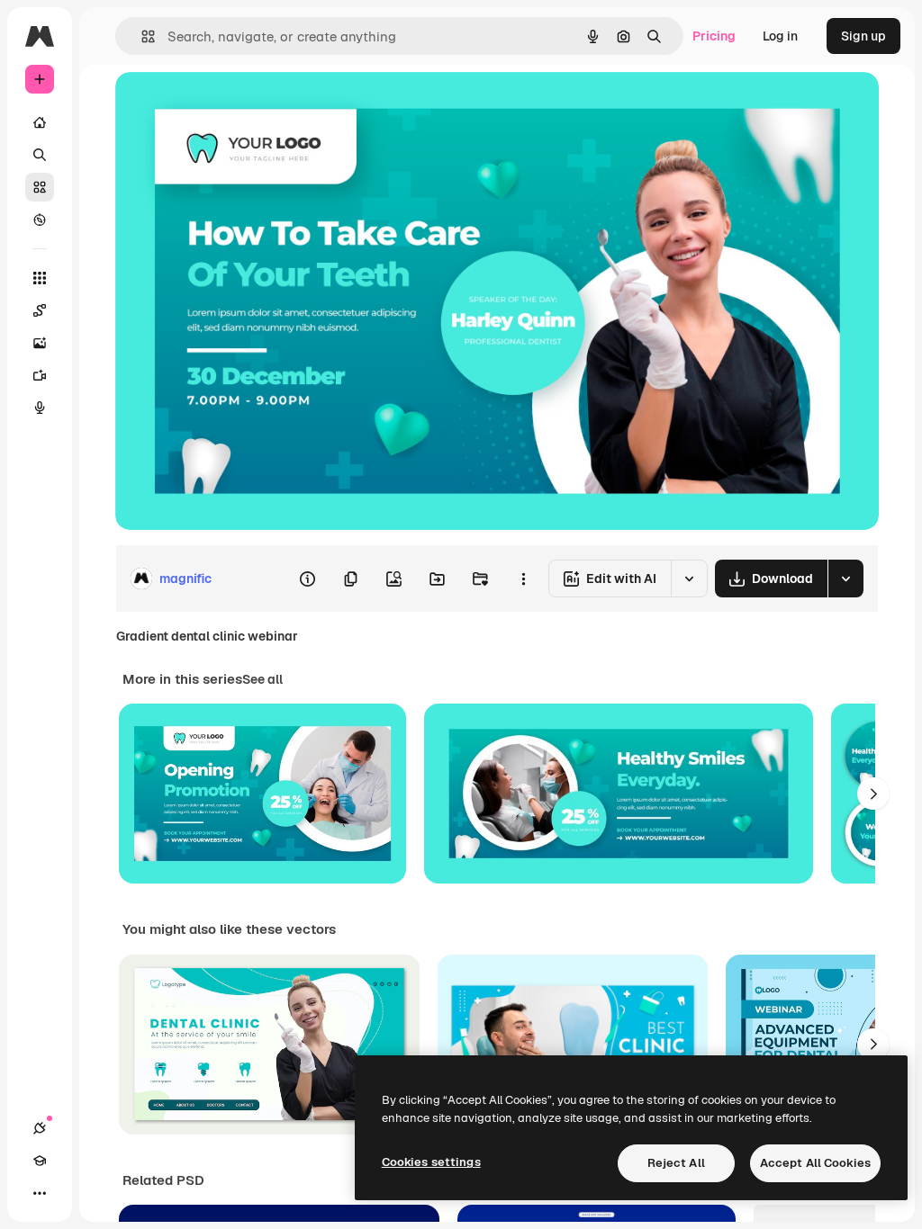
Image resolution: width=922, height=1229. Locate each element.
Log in (780, 36)
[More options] (523, 579)
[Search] (39, 154)
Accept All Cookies (815, 1163)
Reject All (676, 1163)
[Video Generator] (39, 375)
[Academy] (39, 1160)
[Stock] (39, 187)
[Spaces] (39, 310)
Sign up (863, 36)
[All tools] (39, 278)
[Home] (39, 122)
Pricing (714, 36)
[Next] (873, 794)
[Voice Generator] (39, 407)
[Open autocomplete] (141, 36)
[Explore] (39, 219)
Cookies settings (431, 1162)
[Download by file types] (845, 578)
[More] (39, 1193)
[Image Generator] (39, 342)
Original (230, 105)
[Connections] (39, 1128)
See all (262, 679)
